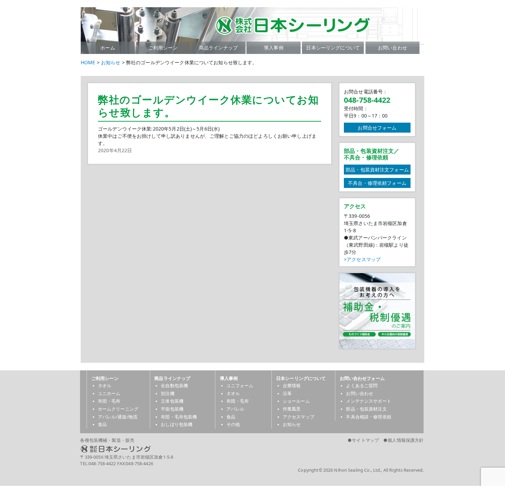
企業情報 (292, 386)
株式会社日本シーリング (214, 449)
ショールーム (296, 401)
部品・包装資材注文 (366, 409)
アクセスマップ (298, 417)
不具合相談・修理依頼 (368, 417)
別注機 (167, 393)
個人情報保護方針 (406, 440)
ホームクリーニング (118, 409)
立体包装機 (172, 401)
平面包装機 (172, 409)
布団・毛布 (109, 401)
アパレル (235, 409)
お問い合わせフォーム (362, 378)
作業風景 (292, 409)
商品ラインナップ (218, 47)
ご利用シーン (163, 47)
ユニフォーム (240, 386)
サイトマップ (365, 440)
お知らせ (292, 424)
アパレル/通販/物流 (117, 417)
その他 (233, 424)
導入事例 (273, 47)
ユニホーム (109, 393)
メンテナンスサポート (368, 401)
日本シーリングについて (332, 47)
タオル (104, 386)
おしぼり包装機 (176, 424)
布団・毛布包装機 (179, 417)
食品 (102, 424)
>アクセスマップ (362, 259)
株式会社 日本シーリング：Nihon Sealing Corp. (232, 24)
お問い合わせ (392, 47)
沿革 (287, 393)
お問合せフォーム (377, 127)
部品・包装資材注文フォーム (377, 169)
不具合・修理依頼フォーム (377, 183)
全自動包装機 (174, 386)
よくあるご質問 (362, 386)
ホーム (107, 47)
